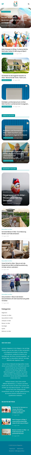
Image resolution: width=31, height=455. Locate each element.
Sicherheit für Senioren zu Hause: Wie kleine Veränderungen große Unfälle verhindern (14, 19)
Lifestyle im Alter (6, 320)
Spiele (3, 328)
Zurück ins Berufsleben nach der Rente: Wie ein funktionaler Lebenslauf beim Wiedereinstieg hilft (15, 154)
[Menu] (3, 4)
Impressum (12, 448)
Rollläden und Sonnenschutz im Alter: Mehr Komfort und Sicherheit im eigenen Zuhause (15, 104)
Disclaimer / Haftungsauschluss (16, 451)
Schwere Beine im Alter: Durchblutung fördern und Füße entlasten (14, 233)
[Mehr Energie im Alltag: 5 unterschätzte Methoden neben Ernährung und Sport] (15, 39)
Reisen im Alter (6, 323)
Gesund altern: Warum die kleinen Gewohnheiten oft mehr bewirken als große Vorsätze (15, 299)
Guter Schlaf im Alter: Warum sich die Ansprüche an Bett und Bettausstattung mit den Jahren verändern (14, 265)
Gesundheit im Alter (7, 318)
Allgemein (4, 312)
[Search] (28, 4)
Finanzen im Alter (6, 315)
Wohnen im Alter (6, 331)
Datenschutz (20, 448)
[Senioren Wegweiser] (15, 4)
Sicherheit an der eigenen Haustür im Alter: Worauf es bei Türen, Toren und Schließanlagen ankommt (14, 77)
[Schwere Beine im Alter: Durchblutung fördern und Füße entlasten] (15, 218)
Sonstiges (4, 326)
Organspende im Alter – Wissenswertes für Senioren (14, 198)
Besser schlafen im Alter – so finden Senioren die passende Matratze (20, 431)
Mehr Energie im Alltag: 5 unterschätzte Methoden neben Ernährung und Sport (15, 50)
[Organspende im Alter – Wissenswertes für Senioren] (15, 189)
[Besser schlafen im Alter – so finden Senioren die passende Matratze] (6, 432)
